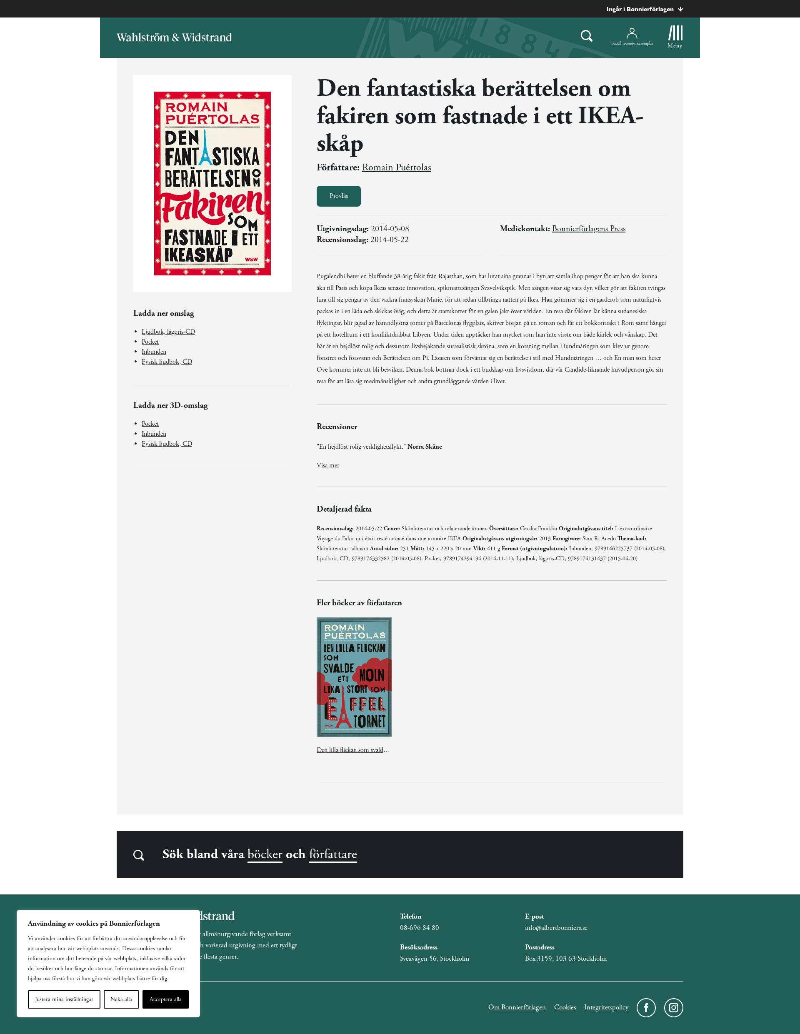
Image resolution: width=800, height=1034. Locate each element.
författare (333, 854)
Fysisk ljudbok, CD (167, 361)
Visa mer (328, 465)
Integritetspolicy (606, 1007)
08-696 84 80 (419, 927)
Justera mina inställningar (64, 999)
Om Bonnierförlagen (517, 1007)
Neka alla (121, 999)
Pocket (150, 341)
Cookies (565, 1007)
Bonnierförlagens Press (588, 229)
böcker (265, 854)
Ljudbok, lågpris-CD (168, 331)
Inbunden (154, 351)
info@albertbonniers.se (556, 927)
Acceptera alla (166, 999)
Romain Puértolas (396, 167)
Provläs (339, 196)
